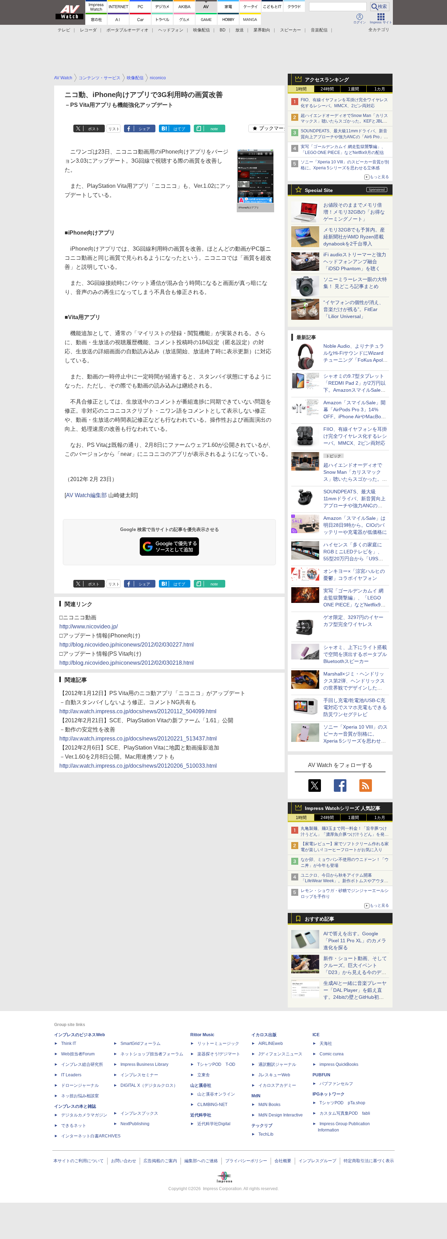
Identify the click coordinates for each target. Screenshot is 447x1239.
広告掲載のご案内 (160, 1160)
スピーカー (290, 30)
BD (223, 30)
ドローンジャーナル (80, 1085)
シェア (144, 129)
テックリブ (261, 1125)
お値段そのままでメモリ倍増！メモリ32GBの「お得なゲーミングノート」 (354, 212)
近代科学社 (200, 1115)
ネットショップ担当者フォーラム (151, 1054)
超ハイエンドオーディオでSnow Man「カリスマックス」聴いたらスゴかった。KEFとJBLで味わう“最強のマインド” (344, 121)
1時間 (301, 89)
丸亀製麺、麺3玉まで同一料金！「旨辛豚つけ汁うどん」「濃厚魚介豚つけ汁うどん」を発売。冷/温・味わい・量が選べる (344, 834)
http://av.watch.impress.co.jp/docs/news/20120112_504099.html (138, 711)
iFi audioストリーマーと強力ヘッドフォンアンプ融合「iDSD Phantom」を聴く (354, 261)
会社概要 (282, 1160)
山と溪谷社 (200, 1085)
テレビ (64, 30)
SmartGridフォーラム (140, 1043)
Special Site (319, 190)
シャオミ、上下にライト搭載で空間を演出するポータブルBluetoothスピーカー (355, 654)
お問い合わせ (123, 1160)
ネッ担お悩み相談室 (80, 1095)
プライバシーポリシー (246, 1160)
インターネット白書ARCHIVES (90, 1136)
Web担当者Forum (78, 1054)
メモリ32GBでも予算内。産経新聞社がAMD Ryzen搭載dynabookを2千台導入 (354, 236)
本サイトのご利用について (78, 1160)
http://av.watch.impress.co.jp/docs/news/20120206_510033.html (138, 766)
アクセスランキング (327, 79)
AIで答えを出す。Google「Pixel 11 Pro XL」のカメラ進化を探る (354, 940)
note (214, 129)
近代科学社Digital (213, 1123)
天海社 (326, 1043)
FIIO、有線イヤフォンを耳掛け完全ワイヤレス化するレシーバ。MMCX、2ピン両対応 (355, 436)
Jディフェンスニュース (280, 1054)
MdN (256, 1095)
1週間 (353, 89)
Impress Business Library (144, 1064)
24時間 (327, 89)
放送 (239, 30)
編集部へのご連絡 (201, 1160)
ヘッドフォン (170, 30)
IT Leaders (71, 1074)
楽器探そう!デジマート (218, 1054)
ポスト (94, 129)
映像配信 (201, 30)
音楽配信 (319, 30)
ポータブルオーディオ (127, 30)
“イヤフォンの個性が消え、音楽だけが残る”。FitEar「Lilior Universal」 (353, 309)
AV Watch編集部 (86, 495)
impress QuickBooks (339, 1064)
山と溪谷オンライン (216, 1094)
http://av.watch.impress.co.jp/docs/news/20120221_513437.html (138, 739)
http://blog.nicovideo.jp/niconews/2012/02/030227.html (126, 645)
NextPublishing (134, 1123)
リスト (114, 129)
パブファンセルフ (336, 1083)
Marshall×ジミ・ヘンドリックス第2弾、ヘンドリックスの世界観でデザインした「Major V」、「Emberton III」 (354, 688)
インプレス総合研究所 (82, 1064)
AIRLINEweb (270, 1043)
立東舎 (203, 1074)
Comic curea (332, 1054)
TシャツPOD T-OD (216, 1064)
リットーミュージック (218, 1043)
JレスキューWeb (274, 1074)
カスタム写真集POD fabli (345, 1113)
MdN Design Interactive (280, 1115)
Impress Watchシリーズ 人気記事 (342, 808)
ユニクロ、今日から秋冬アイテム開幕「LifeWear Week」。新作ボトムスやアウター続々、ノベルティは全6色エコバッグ (344, 881)
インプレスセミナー (139, 1074)
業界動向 (262, 30)
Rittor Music (202, 1034)
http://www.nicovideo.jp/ (88, 626)
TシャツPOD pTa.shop (342, 1102)
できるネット (73, 1125)
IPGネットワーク (329, 1094)
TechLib (265, 1134)
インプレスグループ (317, 1160)
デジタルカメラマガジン (84, 1115)
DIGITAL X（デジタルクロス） (149, 1085)
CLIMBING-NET (212, 1104)
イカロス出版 (264, 1034)
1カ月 (379, 89)
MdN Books (269, 1104)
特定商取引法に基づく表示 (369, 1160)
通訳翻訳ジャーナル (277, 1064)
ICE (316, 1034)
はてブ (179, 129)
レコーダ (88, 30)
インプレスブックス (139, 1113)
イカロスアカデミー (277, 1085)
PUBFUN (321, 1074)
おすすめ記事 (319, 919)
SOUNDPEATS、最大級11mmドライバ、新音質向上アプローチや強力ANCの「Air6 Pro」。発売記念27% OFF (344, 136)
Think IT (68, 1043)
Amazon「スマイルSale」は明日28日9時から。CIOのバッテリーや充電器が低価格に (355, 525)
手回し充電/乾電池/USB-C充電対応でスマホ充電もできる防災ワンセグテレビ (355, 707)
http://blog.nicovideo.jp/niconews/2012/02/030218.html (126, 663)
